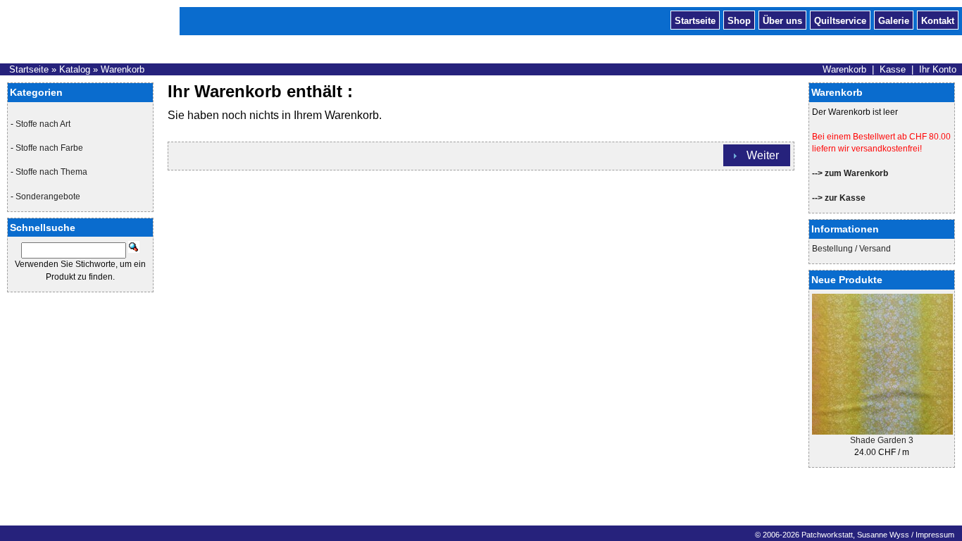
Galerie (893, 19)
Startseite (695, 19)
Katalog (74, 69)
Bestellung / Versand (851, 249)
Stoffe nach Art (42, 124)
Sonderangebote (47, 196)
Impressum (935, 534)
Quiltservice (840, 19)
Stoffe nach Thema (51, 172)
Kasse (893, 69)
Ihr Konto (937, 69)
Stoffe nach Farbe (49, 148)
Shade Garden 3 (881, 440)
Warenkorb (122, 69)
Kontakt (937, 19)
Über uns (782, 19)
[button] (757, 155)
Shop (739, 19)
